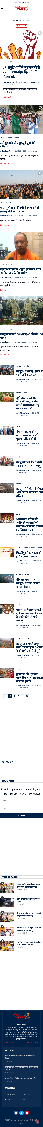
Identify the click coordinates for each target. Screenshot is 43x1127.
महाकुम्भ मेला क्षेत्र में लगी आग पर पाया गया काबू (29, 464)
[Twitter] (21, 1113)
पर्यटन (6, 1104)
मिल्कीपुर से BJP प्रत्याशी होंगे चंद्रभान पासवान (28, 554)
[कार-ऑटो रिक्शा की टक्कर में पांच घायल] (7, 902)
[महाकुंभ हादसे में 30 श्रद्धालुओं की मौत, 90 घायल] (21, 310)
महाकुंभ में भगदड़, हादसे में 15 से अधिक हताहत (29, 373)
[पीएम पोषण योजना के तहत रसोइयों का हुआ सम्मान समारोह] (7, 917)
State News (26, 1095)
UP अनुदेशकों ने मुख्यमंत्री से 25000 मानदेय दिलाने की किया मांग (21, 72)
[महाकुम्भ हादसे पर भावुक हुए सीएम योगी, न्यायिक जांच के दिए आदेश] (21, 246)
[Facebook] (16, 1113)
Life (24, 1099)
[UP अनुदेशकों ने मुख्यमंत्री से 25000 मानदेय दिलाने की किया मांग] (21, 44)
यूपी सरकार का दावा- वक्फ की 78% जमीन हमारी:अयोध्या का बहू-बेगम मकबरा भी (28, 403)
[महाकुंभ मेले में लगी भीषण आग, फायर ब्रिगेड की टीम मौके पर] (7, 488)
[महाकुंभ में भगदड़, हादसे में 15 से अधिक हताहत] (7, 370)
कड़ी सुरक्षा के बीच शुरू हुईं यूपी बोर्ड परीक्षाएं (17, 145)
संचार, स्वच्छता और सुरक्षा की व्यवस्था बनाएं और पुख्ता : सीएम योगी (29, 435)
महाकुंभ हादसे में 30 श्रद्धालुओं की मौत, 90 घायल (21, 336)
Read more (6, 97)
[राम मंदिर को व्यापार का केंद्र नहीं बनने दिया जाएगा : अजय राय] (7, 946)
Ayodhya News (10, 1095)
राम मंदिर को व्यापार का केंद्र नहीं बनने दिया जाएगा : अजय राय (29, 943)
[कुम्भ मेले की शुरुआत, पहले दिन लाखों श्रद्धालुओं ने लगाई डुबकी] (7, 673)
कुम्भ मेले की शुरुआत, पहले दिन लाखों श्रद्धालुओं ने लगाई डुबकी (29, 677)
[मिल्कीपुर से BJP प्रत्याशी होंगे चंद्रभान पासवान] (7, 552)
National (7, 1099)
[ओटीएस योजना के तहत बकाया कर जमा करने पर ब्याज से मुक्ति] (7, 931)
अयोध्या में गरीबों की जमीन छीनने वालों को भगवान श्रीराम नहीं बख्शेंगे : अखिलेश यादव (29, 524)
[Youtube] (27, 1113)
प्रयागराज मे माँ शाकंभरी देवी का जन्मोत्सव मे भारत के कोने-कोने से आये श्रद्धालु (29, 615)
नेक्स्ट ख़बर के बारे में (32, 1043)
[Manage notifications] (37, 1122)
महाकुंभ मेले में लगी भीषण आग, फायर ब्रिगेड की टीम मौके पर (29, 492)
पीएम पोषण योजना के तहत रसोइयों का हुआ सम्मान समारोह (29, 914)
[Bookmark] (40, 33)
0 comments (35, 82)
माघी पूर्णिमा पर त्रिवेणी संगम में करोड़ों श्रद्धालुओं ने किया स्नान (19, 209)
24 (27, 696)
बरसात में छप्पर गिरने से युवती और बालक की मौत (20, 1078)
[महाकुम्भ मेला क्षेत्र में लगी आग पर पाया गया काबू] (7, 461)
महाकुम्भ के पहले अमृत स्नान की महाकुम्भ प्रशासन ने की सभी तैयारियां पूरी (29, 647)
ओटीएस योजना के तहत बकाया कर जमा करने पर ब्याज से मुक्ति (29, 929)
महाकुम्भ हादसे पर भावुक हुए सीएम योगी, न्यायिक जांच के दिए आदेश (21, 271)
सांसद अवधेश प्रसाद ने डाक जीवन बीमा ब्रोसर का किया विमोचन (28, 885)
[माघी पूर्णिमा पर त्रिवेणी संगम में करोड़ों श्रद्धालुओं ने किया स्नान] (21, 184)
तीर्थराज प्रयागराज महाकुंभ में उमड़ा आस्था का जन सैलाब (28, 583)
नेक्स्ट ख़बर (21, 1024)
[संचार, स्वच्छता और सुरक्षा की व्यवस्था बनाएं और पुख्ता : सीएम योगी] (7, 430)
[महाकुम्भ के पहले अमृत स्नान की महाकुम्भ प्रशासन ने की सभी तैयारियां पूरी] (7, 643)
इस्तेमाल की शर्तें (10, 1043)
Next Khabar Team (9, 82)
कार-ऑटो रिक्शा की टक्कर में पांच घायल (28, 900)
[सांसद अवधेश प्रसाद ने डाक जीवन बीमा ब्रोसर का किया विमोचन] (7, 888)
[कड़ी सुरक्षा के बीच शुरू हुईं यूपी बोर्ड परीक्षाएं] (21, 119)
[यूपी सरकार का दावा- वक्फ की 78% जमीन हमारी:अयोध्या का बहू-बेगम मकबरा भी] (7, 397)
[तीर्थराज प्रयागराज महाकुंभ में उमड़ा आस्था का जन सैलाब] (7, 578)
